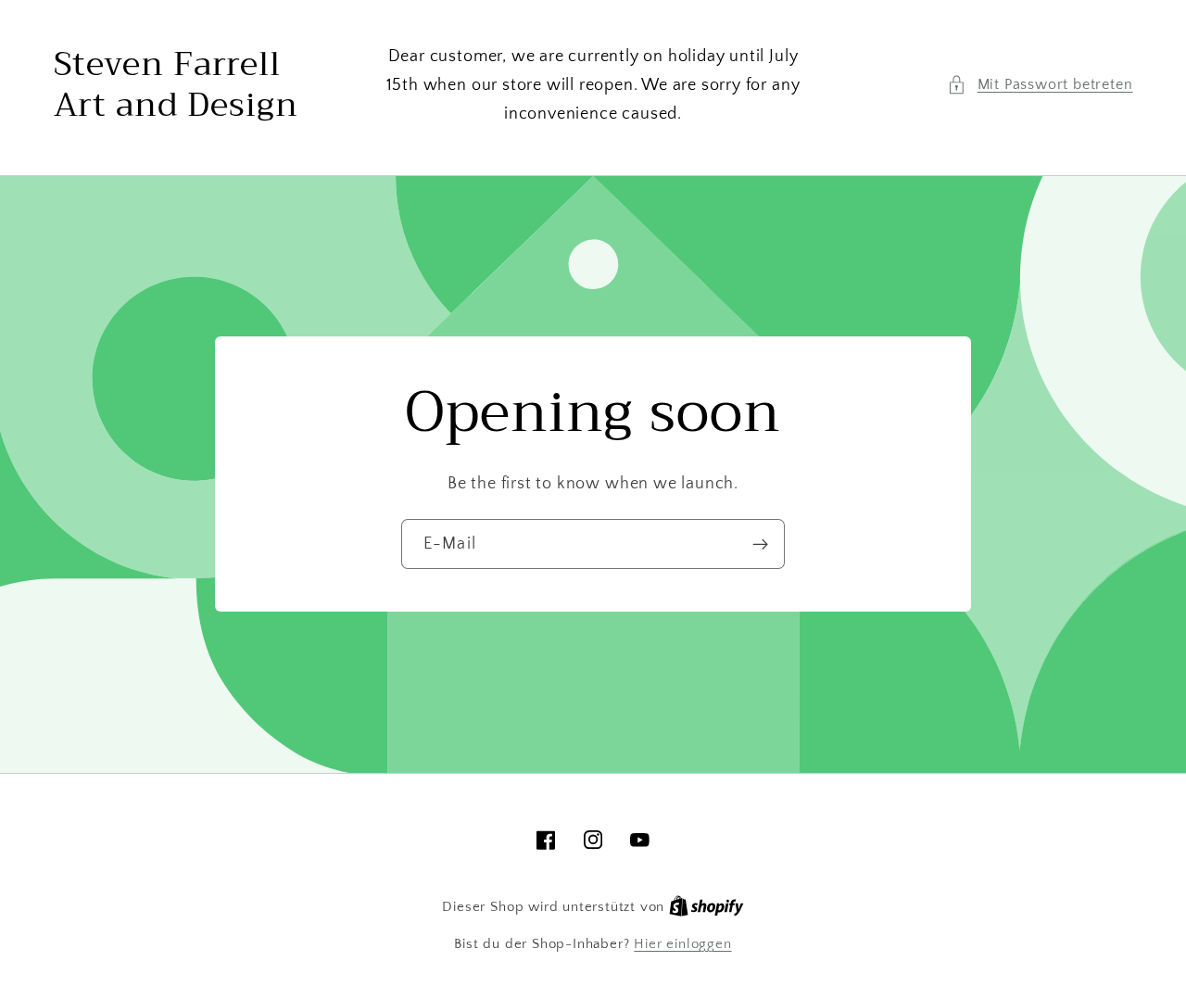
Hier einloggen (682, 944)
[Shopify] (706, 907)
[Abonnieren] (760, 544)
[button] (1039, 84)
